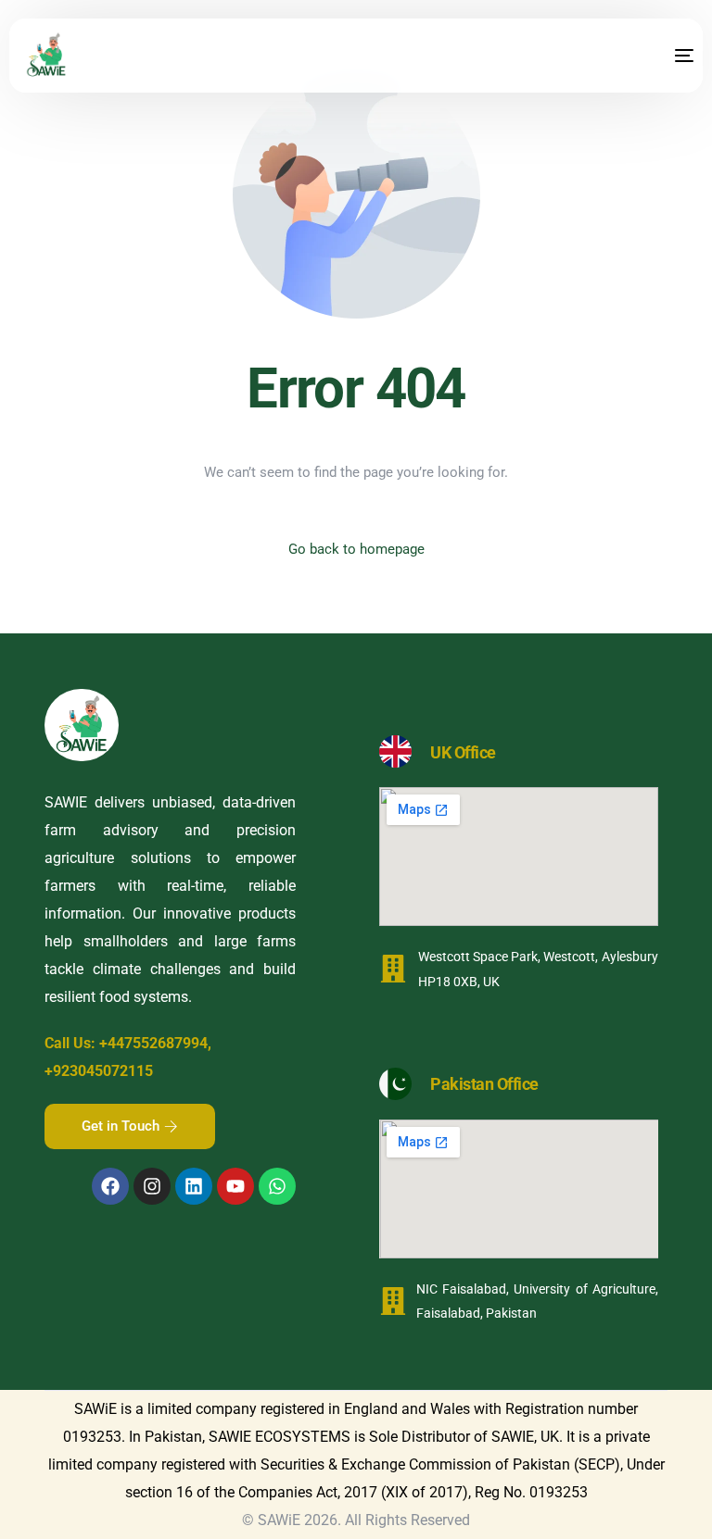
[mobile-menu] (665, 55)
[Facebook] (110, 1186)
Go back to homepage (356, 549)
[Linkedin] (193, 1186)
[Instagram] (152, 1186)
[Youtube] (235, 1186)
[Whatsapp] (277, 1186)
